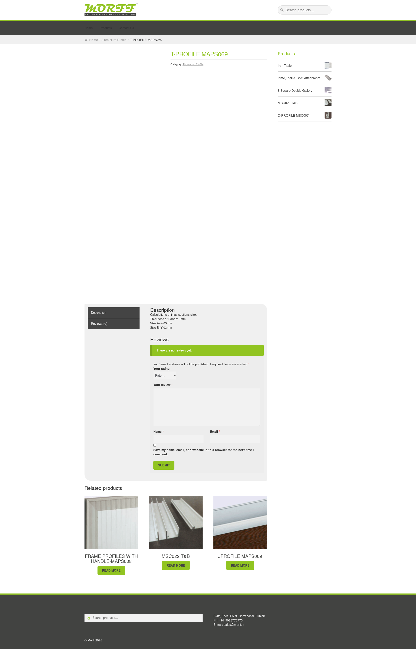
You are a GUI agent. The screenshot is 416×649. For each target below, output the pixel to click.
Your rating (161, 368)
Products (106, 28)
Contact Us (126, 28)
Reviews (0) (99, 323)
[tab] (114, 312)
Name (158, 432)
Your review (162, 385)
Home (88, 28)
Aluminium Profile (113, 39)
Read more (111, 570)
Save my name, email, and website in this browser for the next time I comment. (203, 452)
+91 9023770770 (231, 620)
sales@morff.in (234, 624)
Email (215, 432)
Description (98, 312)
